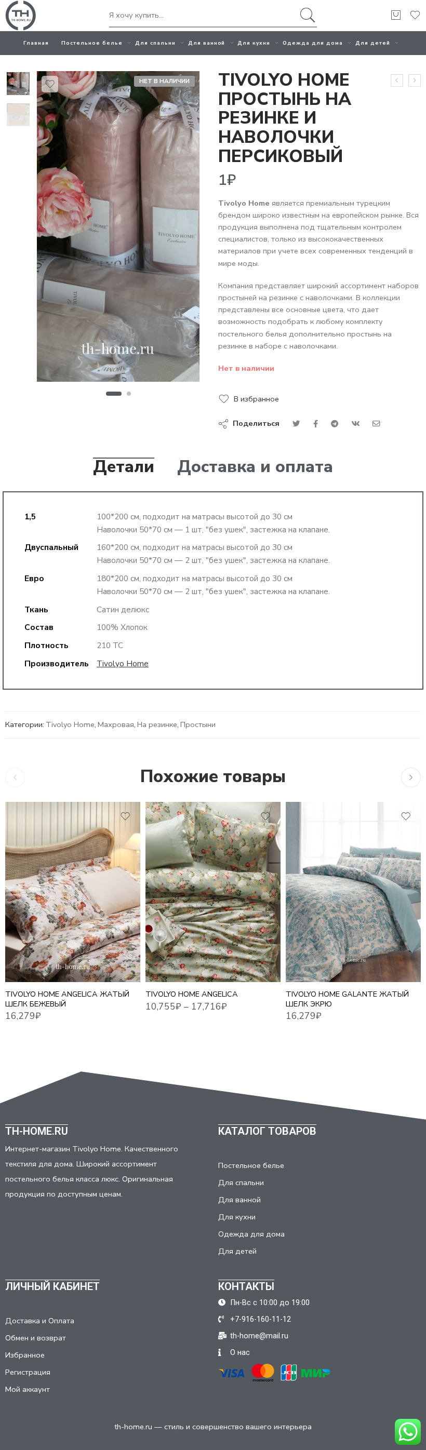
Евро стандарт (173, 935)
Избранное (25, 1355)
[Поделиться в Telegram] (334, 424)
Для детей (372, 42)
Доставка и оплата (255, 467)
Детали (123, 467)
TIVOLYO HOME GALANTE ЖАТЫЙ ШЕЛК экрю (347, 999)
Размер (159, 906)
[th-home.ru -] (20, 15)
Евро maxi (174, 951)
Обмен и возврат (35, 1338)
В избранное (256, 399)
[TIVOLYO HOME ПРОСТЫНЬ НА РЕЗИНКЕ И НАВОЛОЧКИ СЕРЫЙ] (414, 80)
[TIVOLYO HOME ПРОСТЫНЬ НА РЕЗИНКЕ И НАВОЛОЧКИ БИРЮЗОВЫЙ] (397, 80)
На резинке (157, 724)
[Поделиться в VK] (315, 424)
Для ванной (206, 42)
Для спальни (155, 42)
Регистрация (27, 1372)
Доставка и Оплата (39, 1320)
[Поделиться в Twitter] (296, 424)
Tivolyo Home (123, 663)
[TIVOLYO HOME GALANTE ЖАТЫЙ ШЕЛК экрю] (353, 892)
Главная (36, 42)
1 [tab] (113, 394)
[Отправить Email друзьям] (376, 424)
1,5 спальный (173, 920)
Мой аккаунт (27, 1389)
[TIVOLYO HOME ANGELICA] (213, 892)
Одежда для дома (313, 42)
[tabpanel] (118, 229)
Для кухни (253, 42)
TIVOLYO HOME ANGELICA (191, 994)
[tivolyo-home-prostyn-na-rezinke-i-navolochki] (18, 84)
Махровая (116, 724)
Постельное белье (92, 42)
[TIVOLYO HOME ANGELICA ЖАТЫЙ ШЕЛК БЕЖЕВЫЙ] (72, 892)
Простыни (198, 724)
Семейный (174, 967)
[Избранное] (50, 84)
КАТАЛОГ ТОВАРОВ (267, 1131)
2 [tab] (129, 394)
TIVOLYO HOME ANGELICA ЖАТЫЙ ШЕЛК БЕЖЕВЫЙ (67, 999)
